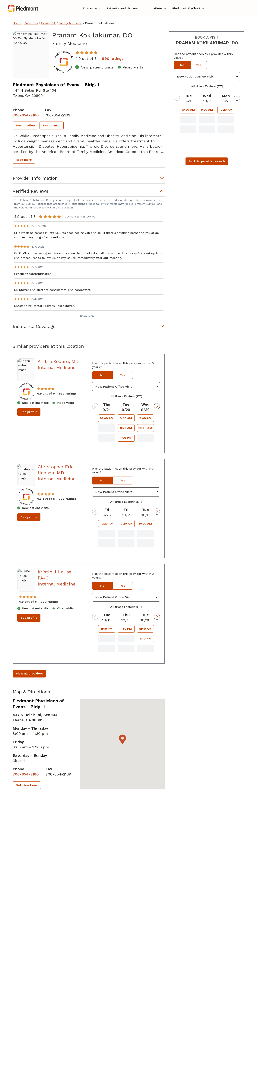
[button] (25, 125)
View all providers (29, 673)
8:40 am (145, 628)
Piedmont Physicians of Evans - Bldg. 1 (56, 84)
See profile (29, 412)
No (102, 375)
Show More (87, 315)
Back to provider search (207, 161)
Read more (24, 159)
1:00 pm (126, 437)
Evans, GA (48, 23)
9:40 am (145, 418)
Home (17, 23)
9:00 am (126, 418)
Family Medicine (70, 23)
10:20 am (106, 523)
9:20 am (126, 428)
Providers (31, 23)
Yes (122, 375)
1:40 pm (107, 628)
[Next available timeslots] (157, 406)
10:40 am (107, 418)
